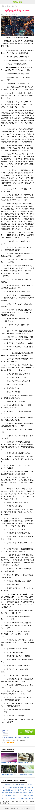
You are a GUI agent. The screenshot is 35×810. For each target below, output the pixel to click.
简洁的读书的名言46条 (8, 798)
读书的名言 (15, 6)
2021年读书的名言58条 (25, 784)
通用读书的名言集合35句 (9, 793)
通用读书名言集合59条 (25, 790)
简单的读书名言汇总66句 (25, 793)
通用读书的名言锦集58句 (13, 801)
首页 (3, 6)
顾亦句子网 (15, 808)
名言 (8, 6)
